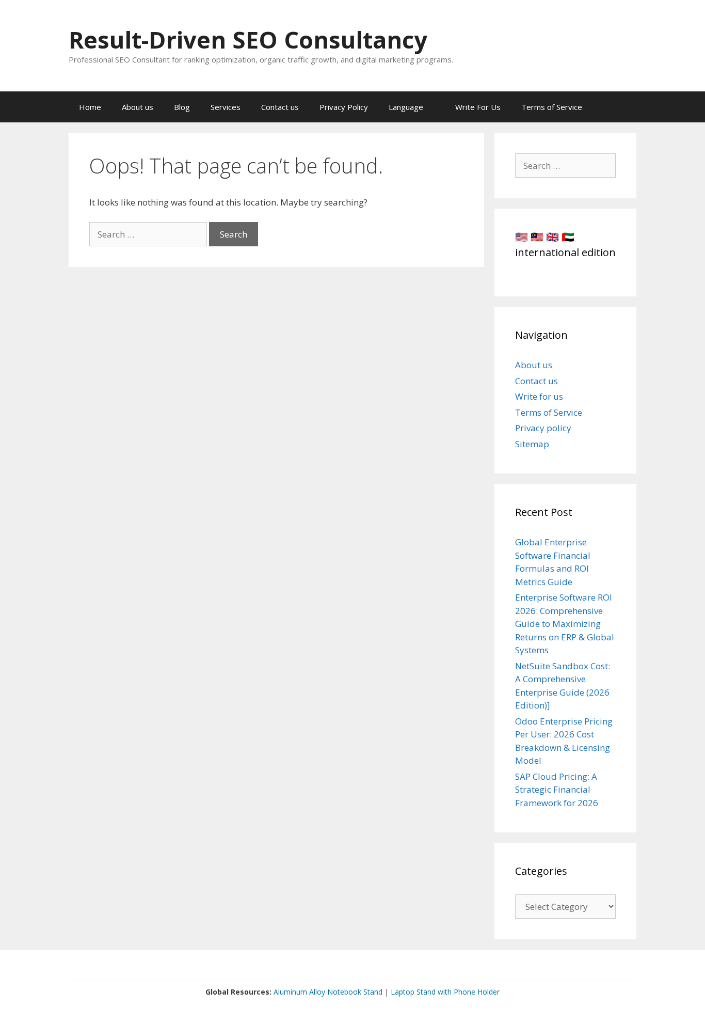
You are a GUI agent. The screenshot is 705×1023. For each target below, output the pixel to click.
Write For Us (478, 107)
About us (137, 107)
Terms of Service (551, 107)
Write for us (539, 396)
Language (406, 107)
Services (226, 107)
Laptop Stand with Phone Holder (445, 992)
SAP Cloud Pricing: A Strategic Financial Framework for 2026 (556, 789)
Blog (182, 107)
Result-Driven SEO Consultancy (248, 39)
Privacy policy (543, 428)
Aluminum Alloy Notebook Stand (328, 992)
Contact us (280, 107)
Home (90, 107)
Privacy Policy (343, 107)
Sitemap (532, 444)
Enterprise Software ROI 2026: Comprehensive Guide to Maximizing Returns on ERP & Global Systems (564, 623)
